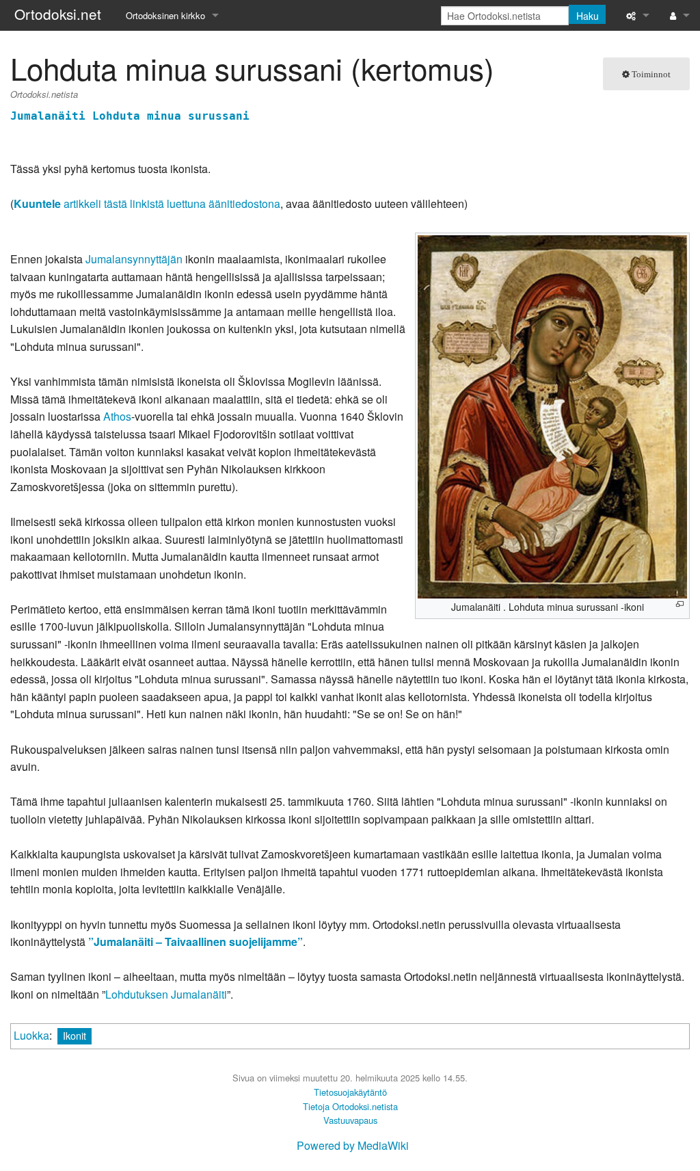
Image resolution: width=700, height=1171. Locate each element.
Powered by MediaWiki (353, 1145)
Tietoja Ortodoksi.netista (350, 1106)
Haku (587, 16)
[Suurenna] (680, 604)
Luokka (31, 1035)
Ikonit (74, 1035)
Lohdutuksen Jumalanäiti (166, 994)
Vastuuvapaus (350, 1120)
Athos (117, 416)
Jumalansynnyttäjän (134, 259)
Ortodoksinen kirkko (165, 15)
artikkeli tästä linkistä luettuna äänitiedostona (147, 203)
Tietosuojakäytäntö (350, 1092)
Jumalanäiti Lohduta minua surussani (130, 115)
